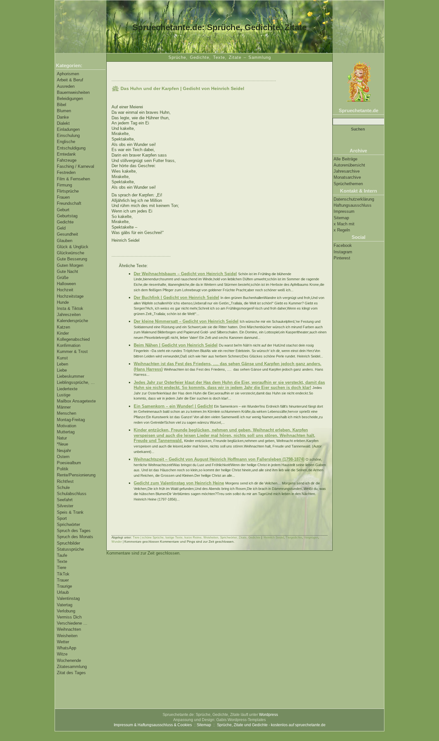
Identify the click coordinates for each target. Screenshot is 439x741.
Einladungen (68, 129)
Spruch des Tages (74, 530)
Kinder (63, 333)
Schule (63, 487)
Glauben (64, 240)
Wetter (63, 641)
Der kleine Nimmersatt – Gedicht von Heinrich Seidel (186, 321)
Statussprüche (70, 549)
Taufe (62, 555)
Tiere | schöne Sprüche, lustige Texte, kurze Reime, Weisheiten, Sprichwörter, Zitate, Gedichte (196, 537)
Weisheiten (67, 635)
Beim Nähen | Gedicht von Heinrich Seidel (176, 345)
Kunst (62, 358)
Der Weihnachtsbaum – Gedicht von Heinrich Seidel (185, 273)
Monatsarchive (347, 177)
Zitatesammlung (72, 666)
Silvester (65, 505)
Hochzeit (65, 289)
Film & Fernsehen (73, 178)
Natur (62, 438)
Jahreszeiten (69, 314)
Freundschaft (69, 203)
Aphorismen (68, 73)
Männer (64, 407)
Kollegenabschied (73, 339)
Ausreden (66, 86)
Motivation (66, 425)
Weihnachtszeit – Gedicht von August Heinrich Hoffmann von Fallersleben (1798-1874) (219, 459)
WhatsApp (66, 648)
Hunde (63, 302)
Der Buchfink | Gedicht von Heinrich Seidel (176, 297)
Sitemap (341, 217)
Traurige (64, 586)
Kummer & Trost (72, 351)
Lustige (63, 395)
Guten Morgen (70, 265)
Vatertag (64, 604)
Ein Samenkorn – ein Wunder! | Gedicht (173, 406)
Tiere (61, 567)
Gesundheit (67, 234)
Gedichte (65, 222)
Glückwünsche (70, 252)
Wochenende (69, 660)
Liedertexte (67, 388)
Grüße (62, 277)
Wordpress (268, 715)
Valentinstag (68, 598)
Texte (62, 561)
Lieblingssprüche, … (76, 382)
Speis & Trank (70, 512)
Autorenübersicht (349, 165)
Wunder (117, 541)
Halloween (66, 283)
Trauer (63, 580)
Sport (62, 518)
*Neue (62, 444)
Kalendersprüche (72, 320)
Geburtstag (67, 215)
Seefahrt (65, 499)
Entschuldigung (71, 148)
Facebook (343, 245)
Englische (66, 141)
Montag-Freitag (71, 419)
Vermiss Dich (69, 617)
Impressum (344, 211)
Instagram (343, 251)
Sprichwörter (68, 524)
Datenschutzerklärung (354, 199)
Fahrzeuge (66, 160)
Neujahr (64, 450)
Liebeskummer (70, 376)
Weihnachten (69, 629)
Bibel (61, 104)
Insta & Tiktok (70, 308)
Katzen (63, 327)
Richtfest (65, 481)
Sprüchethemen (348, 183)
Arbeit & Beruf (70, 79)
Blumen (64, 110)
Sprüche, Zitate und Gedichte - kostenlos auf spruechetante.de (271, 725)
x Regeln (342, 230)
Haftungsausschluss (353, 205)
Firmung (64, 185)
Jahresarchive (347, 171)
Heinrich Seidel (274, 537)
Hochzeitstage (70, 296)
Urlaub (63, 592)
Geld (61, 228)
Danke (63, 117)
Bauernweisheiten (73, 92)
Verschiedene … (72, 623)
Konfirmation (68, 345)
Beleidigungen (70, 98)
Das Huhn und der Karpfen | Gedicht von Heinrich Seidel (182, 88)
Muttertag (66, 431)
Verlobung (66, 611)
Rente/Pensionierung (76, 475)
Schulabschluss (71, 493)
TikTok (63, 574)
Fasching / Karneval (75, 166)
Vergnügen (311, 537)
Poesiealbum (69, 462)
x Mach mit (344, 223)
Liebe (62, 370)
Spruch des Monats (75, 536)
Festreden (66, 172)
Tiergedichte (294, 537)
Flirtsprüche (68, 191)
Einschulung (68, 135)
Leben (62, 364)
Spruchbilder (68, 543)
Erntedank (66, 154)
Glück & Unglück (72, 246)
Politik (62, 468)
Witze (62, 654)
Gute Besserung (72, 259)
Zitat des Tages (71, 672)
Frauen (63, 197)
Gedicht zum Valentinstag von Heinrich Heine (179, 483)
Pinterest (342, 258)
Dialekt (63, 123)
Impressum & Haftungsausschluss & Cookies (153, 725)
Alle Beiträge (345, 159)
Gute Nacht (67, 271)
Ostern (63, 456)
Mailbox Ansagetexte (76, 401)
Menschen (66, 413)
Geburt (63, 209)
